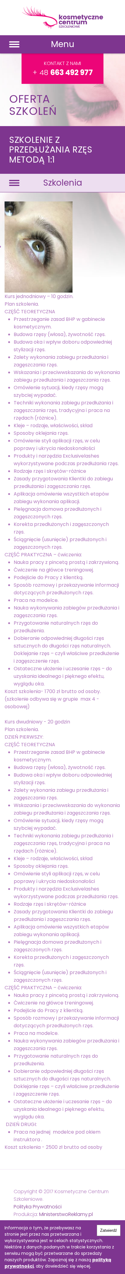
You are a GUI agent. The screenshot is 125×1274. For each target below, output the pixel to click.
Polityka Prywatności (38, 1206)
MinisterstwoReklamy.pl (66, 1214)
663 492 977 (71, 72)
